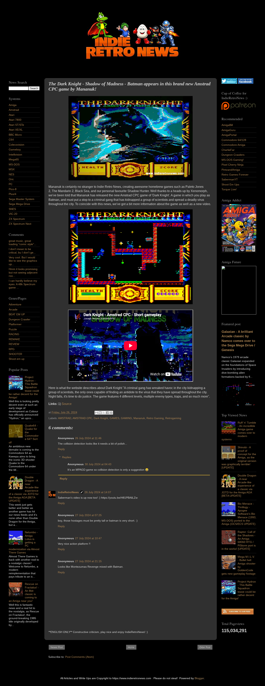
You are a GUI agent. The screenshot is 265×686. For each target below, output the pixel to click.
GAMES (114, 418)
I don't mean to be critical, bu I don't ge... (22, 250)
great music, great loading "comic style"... (22, 242)
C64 (11, 139)
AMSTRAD (64, 418)
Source (67, 403)
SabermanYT (230, 179)
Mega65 (14, 159)
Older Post (204, 647)
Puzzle (13, 329)
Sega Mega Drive (19, 203)
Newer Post (57, 647)
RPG (12, 349)
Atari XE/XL (16, 129)
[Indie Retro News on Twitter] (229, 82)
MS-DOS (14, 164)
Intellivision (15, 154)
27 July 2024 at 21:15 (88, 561)
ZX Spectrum (17, 218)
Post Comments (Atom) (79, 656)
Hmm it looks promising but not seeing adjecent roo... (23, 272)
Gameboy (15, 149)
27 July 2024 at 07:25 (88, 515)
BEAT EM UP (17, 314)
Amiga (12, 105)
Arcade (13, 309)
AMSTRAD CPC (82, 418)
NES (11, 174)
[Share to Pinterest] (111, 413)
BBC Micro (15, 134)
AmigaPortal (229, 134)
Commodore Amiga (233, 144)
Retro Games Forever (235, 174)
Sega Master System (21, 199)
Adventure (15, 304)
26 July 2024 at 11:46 (88, 438)
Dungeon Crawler (19, 319)
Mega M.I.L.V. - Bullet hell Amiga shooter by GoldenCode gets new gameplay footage (238, 565)
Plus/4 (12, 194)
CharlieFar (228, 149)
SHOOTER (15, 354)
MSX (12, 169)
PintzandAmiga (231, 169)
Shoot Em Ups (230, 184)
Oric (11, 179)
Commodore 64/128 (234, 140)
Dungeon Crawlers (233, 154)
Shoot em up (16, 358)
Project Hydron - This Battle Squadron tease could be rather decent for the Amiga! (239, 590)
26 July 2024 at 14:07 (98, 492)
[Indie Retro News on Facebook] (245, 82)
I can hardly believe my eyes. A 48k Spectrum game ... (23, 284)
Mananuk (139, 418)
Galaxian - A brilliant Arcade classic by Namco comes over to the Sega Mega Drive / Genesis (238, 341)
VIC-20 (13, 213)
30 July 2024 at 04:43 (98, 464)
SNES (12, 209)
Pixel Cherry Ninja (232, 164)
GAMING (126, 418)
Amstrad (14, 109)
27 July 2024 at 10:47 (88, 538)
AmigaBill (227, 125)
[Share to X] (104, 413)
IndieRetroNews (68, 492)
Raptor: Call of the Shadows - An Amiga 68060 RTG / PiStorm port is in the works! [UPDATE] (239, 540)
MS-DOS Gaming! (233, 159)
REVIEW (14, 344)
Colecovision (16, 144)
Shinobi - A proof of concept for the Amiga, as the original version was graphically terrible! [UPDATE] (239, 457)
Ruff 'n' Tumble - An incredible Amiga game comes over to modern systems (239, 431)
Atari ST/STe (16, 124)
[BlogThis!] (100, 413)
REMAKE (14, 339)
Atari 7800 (15, 119)
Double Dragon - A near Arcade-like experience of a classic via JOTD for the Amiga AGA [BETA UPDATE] (239, 485)
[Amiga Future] (239, 251)
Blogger (199, 678)
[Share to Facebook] (107, 413)
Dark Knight (101, 418)
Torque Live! (229, 189)
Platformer (15, 324)
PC (10, 184)
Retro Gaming (155, 418)
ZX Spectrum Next (20, 223)
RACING (14, 334)
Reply (61, 449)
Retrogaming (173, 418)
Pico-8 (12, 189)
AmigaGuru (229, 130)
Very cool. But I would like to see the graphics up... (23, 261)
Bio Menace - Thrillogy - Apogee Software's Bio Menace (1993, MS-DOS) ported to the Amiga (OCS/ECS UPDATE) (239, 513)
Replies (66, 457)
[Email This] (96, 413)
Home (131, 647)
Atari (11, 114)
